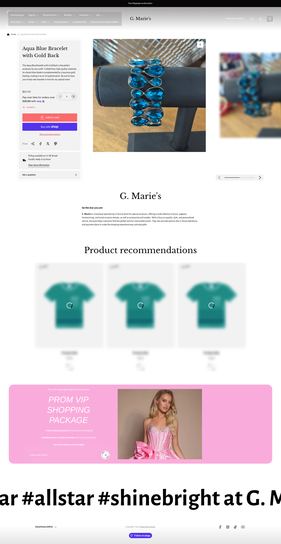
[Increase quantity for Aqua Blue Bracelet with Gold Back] (73, 96)
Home (13, 34)
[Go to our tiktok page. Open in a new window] (235, 527)
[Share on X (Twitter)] (48, 144)
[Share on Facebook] (40, 144)
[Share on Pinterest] (56, 144)
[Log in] (260, 19)
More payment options (50, 134)
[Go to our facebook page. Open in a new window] (220, 527)
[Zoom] (200, 44)
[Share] (33, 144)
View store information (38, 165)
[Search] (252, 19)
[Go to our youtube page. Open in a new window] (243, 527)
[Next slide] (260, 177)
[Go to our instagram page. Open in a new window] (228, 527)
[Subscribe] (105, 455)
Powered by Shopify (147, 527)
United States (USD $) (235, 19)
